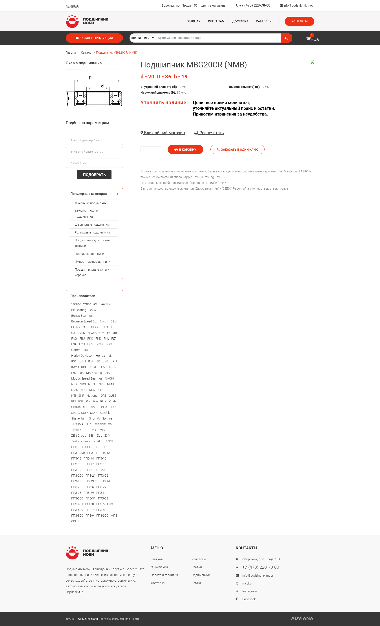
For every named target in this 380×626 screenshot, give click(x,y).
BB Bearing (78, 310)
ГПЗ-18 (101, 464)
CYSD (81, 333)
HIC (85, 350)
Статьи (197, 567)
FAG (74, 338)
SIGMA (76, 407)
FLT (113, 338)
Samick (105, 412)
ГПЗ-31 (91, 498)
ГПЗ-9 (90, 515)
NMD (74, 390)
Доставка (240, 21)
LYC (73, 373)
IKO (73, 361)
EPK (102, 333)
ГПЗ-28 (76, 492)
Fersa (99, 344)
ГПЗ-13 (76, 458)
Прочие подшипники (89, 253)
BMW (92, 310)
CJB (86, 327)
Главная (193, 21)
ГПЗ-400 (88, 504)
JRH (114, 361)
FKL (106, 338)
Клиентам (216, 21)
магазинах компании (191, 171)
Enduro (112, 333)
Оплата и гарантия (164, 575)
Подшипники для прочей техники (92, 243)
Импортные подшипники (92, 261)
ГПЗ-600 (77, 510)
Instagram (249, 591)
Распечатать (211, 132)
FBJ (82, 338)
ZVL (99, 435)
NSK (92, 390)
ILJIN (82, 361)
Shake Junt (79, 418)
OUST (112, 395)
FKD (98, 338)
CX (73, 333)
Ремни (196, 583)
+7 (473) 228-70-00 (254, 5)
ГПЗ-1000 (78, 452)
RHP (103, 401)
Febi (90, 344)
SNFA (103, 407)
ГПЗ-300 (77, 498)
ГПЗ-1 (75, 447)
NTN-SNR (77, 395)
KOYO (93, 367)
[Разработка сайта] (302, 618)
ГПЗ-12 (105, 452)
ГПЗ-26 (89, 487)
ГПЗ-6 (111, 504)
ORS (103, 395)
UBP (87, 430)
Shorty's (94, 418)
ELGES (92, 333)
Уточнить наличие (163, 103)
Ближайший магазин (164, 132)
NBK (74, 384)
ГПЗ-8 (100, 510)
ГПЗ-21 (91, 475)
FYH (82, 344)
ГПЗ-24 (105, 481)
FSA (74, 344)
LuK (81, 373)
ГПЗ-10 (87, 447)
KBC (84, 367)
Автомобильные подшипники (87, 213)
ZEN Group (78, 435)
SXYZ (93, 412)
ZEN (91, 435)
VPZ (103, 430)
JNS (105, 361)
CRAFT (107, 327)
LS (115, 367)
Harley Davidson (82, 355)
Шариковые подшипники (93, 224)
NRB (83, 390)
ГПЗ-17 (89, 464)
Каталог (87, 52)
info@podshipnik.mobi (298, 5)
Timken (76, 430)
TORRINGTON (102, 424)
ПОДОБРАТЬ (94, 174)
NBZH (92, 384)
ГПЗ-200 (77, 475)
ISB (98, 361)
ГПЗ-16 (76, 464)
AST (96, 304)
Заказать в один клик (239, 149)
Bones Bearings (82, 315)
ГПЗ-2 (88, 470)
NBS (83, 384)
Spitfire (107, 418)
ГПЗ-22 (103, 475)
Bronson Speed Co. (84, 321)
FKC (90, 338)
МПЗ (114, 515)
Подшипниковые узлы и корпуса (92, 272)
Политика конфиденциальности (119, 619)
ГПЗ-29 (89, 492)
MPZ (107, 373)
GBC (109, 344)
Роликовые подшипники (92, 232)
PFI (73, 401)
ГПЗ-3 (100, 492)
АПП (100, 441)
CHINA (75, 327)
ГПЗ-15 (101, 458)
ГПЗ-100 (100, 447)
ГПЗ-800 (77, 515)
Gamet (75, 350)
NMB (110, 384)
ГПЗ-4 (75, 504)
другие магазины (213, 5)
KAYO (75, 367)
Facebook (249, 599)
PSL (81, 401)
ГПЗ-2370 (90, 481)
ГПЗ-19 (76, 470)
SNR (113, 407)
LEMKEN (105, 367)
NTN (100, 390)
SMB (94, 407)
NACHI (109, 378)
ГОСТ (109, 441)
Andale (106, 304)
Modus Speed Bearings (86, 378)
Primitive (92, 401)
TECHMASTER (81, 424)
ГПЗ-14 (89, 458)
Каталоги (264, 21)
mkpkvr (247, 583)
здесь (284, 188)
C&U (114, 321)
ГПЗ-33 (103, 498)
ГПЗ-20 (100, 470)
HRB (93, 350)
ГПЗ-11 (92, 452)
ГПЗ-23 (76, 481)
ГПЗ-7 (90, 510)
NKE (102, 384)
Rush (112, 401)
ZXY (107, 435)
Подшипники (201, 575)
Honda (100, 355)
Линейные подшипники (91, 203)
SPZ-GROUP (79, 412)
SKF (86, 407)
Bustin (103, 321)
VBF (95, 430)
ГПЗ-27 (101, 487)
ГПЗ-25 (76, 487)
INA (90, 361)
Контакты (299, 21)
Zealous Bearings (83, 441)
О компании (159, 567)
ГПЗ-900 (102, 515)
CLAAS (95, 327)
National (92, 395)
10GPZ (76, 304)
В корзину (187, 149)
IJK (110, 355)
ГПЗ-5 (100, 504)
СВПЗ (75, 521)
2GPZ (87, 304)
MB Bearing (94, 373)
